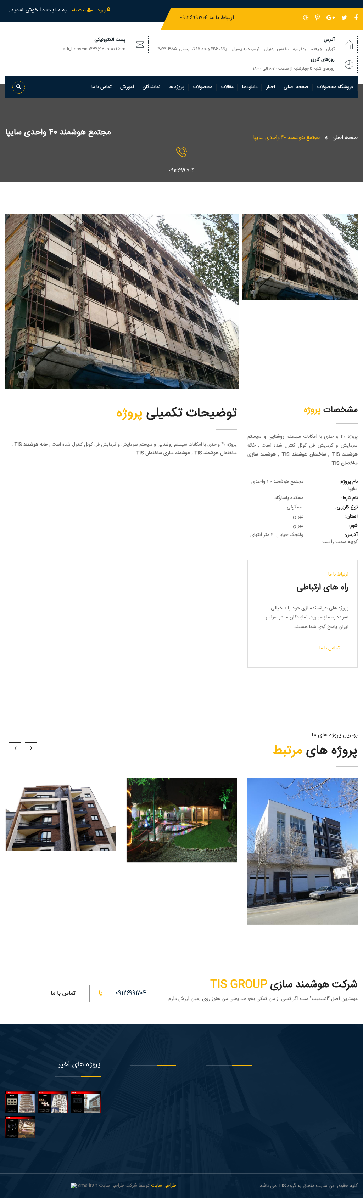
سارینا (60, 819)
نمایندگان (151, 87)
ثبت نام (79, 10)
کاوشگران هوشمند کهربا (302, 864)
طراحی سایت (163, 1185)
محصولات (202, 87)
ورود (102, 10)
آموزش (127, 87)
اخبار (270, 87)
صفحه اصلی (296, 87)
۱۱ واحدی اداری (302, 856)
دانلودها (250, 87)
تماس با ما (101, 87)
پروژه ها (176, 87)
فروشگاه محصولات (335, 87)
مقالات (227, 87)
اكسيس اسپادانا (61, 828)
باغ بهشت (182, 825)
